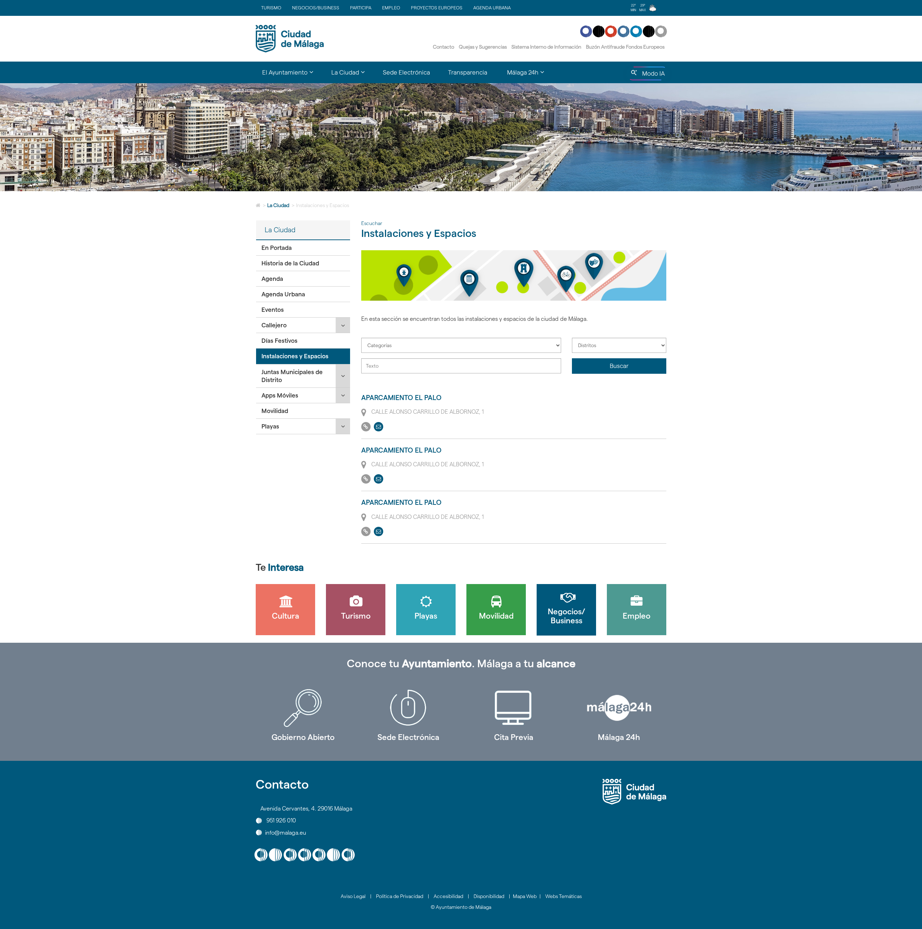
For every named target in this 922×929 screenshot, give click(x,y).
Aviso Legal (353, 896)
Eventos (272, 309)
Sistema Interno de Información (546, 47)
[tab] (303, 248)
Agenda (272, 278)
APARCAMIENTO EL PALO (401, 397)
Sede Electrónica (406, 72)
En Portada (276, 247)
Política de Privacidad (399, 896)
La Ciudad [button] (352, 75)
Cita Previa (513, 737)
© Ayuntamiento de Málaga (461, 907)
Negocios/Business (315, 7)
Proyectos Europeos (436, 7)
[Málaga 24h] (619, 708)
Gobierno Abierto (303, 737)
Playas (270, 426)
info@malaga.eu (285, 832)
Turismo (271, 7)
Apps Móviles (279, 395)
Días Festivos (279, 340)
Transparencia (467, 72)
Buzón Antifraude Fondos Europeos (625, 47)
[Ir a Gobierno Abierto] (303, 708)
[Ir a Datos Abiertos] (513, 708)
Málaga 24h (619, 737)
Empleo (391, 7)
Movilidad (274, 411)
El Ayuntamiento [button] (292, 75)
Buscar (619, 366)
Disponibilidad (489, 896)
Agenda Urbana (492, 7)
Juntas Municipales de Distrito (292, 376)
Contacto (443, 47)
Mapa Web (525, 896)
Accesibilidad (448, 896)
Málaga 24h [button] (530, 75)
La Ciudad (278, 205)
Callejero (274, 325)
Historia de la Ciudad (290, 263)
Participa (360, 7)
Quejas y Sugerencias (483, 47)
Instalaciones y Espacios (294, 356)
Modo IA (652, 75)
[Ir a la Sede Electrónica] (408, 708)
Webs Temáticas (563, 896)
